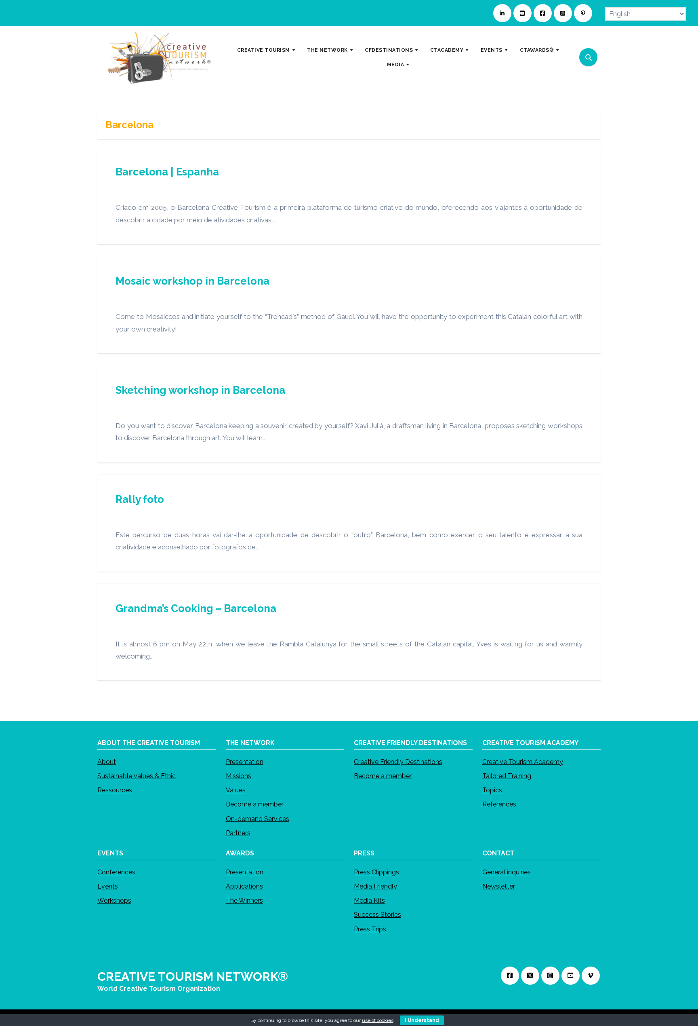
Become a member (255, 805)
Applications (244, 886)
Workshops (114, 901)
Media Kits (369, 901)
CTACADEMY (447, 50)
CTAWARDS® (537, 50)
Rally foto (140, 499)
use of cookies (377, 1020)
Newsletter (498, 886)
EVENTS (492, 50)
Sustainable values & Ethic (136, 776)
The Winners (244, 901)
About (106, 762)
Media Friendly (375, 886)
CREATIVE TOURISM (264, 50)
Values (236, 790)
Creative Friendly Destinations (398, 762)
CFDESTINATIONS (389, 50)
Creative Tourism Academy (522, 762)
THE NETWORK (328, 50)
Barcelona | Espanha (167, 172)
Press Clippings (376, 872)
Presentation (244, 762)
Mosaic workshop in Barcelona (192, 281)
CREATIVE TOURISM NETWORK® (192, 976)
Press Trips (370, 929)
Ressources (114, 790)
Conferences (116, 872)
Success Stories (377, 915)
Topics (492, 790)
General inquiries (506, 872)
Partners (238, 833)
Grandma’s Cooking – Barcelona (196, 608)
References (499, 805)
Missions (238, 776)
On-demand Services (257, 819)
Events (107, 886)
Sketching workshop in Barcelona (200, 390)
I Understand (422, 1020)
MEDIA (396, 64)
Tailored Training (506, 776)
